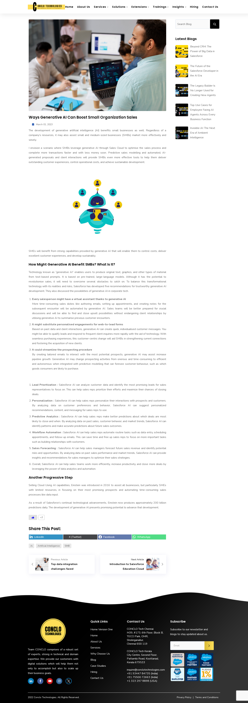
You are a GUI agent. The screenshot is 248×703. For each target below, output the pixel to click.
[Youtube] (50, 681)
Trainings (159, 7)
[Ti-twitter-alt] (69, 681)
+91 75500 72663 (138, 677)
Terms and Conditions (206, 697)
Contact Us (210, 7)
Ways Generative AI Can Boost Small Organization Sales (83, 117)
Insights (178, 7)
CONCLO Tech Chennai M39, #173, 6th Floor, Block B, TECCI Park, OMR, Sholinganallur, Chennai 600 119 (145, 636)
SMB (67, 545)
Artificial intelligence (49, 545)
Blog (93, 660)
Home (69, 7)
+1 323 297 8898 (138, 681)
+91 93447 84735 (138, 673)
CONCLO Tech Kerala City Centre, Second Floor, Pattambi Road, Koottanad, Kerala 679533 (143, 656)
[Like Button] (33, 517)
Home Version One (101, 629)
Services (100, 7)
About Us (83, 7)
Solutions (118, 7)
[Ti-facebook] (40, 681)
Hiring (194, 7)
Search (214, 24)
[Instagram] (59, 681)
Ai (31, 545)
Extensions (139, 7)
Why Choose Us (100, 654)
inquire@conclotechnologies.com (146, 670)
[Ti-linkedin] (31, 681)
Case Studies (98, 666)
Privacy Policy (184, 697)
